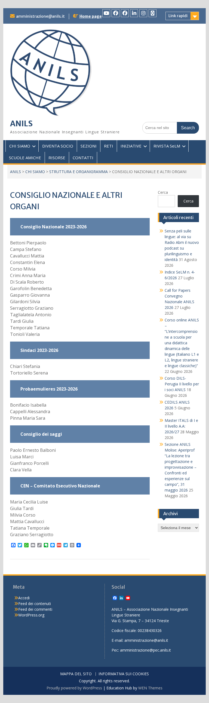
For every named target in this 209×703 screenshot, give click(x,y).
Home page (90, 16)
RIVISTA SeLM (166, 146)
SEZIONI (89, 146)
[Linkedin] (134, 13)
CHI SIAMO (19, 146)
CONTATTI (83, 157)
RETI (108, 146)
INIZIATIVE (131, 146)
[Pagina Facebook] (115, 13)
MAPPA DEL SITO (76, 674)
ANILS (21, 123)
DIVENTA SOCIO (57, 146)
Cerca (163, 192)
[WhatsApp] (152, 13)
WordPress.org (31, 615)
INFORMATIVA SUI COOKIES (124, 674)
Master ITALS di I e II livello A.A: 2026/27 (181, 426)
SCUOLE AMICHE (25, 157)
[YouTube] (106, 13)
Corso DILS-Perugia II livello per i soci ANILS (182, 384)
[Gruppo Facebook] (125, 13)
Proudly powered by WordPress (74, 687)
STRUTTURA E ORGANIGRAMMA (78, 171)
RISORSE (56, 157)
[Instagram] (143, 13)
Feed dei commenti (35, 609)
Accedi (24, 597)
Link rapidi (178, 15)
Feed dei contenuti (34, 603)
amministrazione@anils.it (40, 16)
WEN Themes (150, 687)
